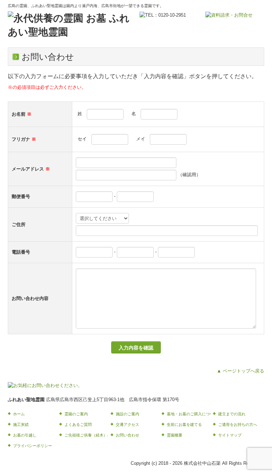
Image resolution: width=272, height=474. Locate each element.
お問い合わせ (127, 435)
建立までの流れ (231, 414)
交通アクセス (127, 424)
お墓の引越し (24, 435)
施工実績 (21, 424)
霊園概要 (174, 435)
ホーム (19, 414)
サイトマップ (230, 435)
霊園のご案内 (76, 414)
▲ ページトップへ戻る (240, 371)
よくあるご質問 (78, 424)
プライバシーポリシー (32, 446)
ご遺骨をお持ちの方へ (237, 424)
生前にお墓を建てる (184, 424)
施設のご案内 (127, 414)
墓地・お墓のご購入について (188, 414)
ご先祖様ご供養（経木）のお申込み (86, 435)
